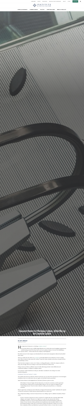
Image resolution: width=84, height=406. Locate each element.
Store (69, 1)
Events (39, 1)
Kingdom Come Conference (55, 1)
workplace (37, 357)
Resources (44, 1)
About (64, 1)
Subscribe (33, 1)
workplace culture (42, 346)
